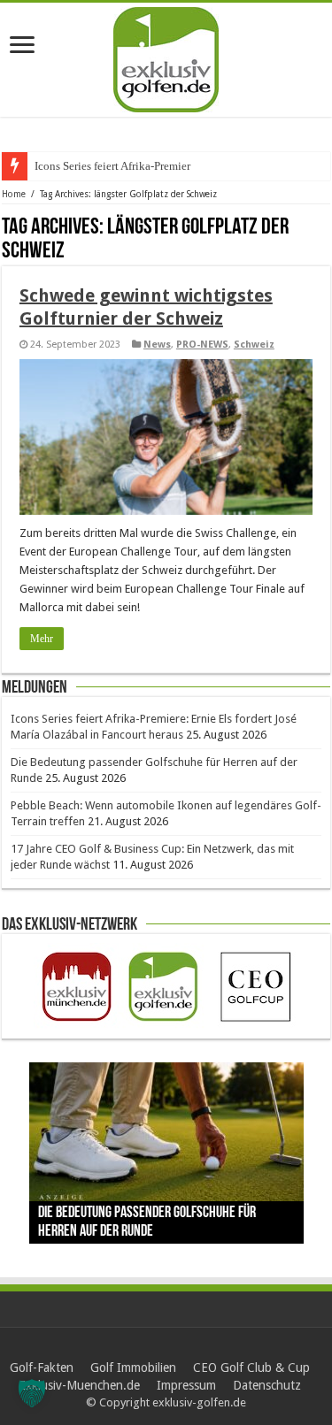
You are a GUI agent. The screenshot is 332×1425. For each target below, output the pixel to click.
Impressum (186, 1385)
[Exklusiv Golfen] (166, 56)
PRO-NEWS (202, 344)
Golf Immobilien (133, 1367)
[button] (32, 1393)
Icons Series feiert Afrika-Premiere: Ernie (131, 165)
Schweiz (254, 344)
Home (14, 194)
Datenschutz (267, 1385)
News (157, 344)
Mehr (41, 638)
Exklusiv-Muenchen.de (79, 1385)
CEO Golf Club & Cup (251, 1367)
